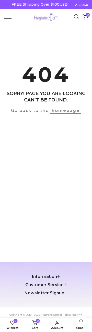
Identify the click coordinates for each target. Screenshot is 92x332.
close (82, 4)
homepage (66, 110)
